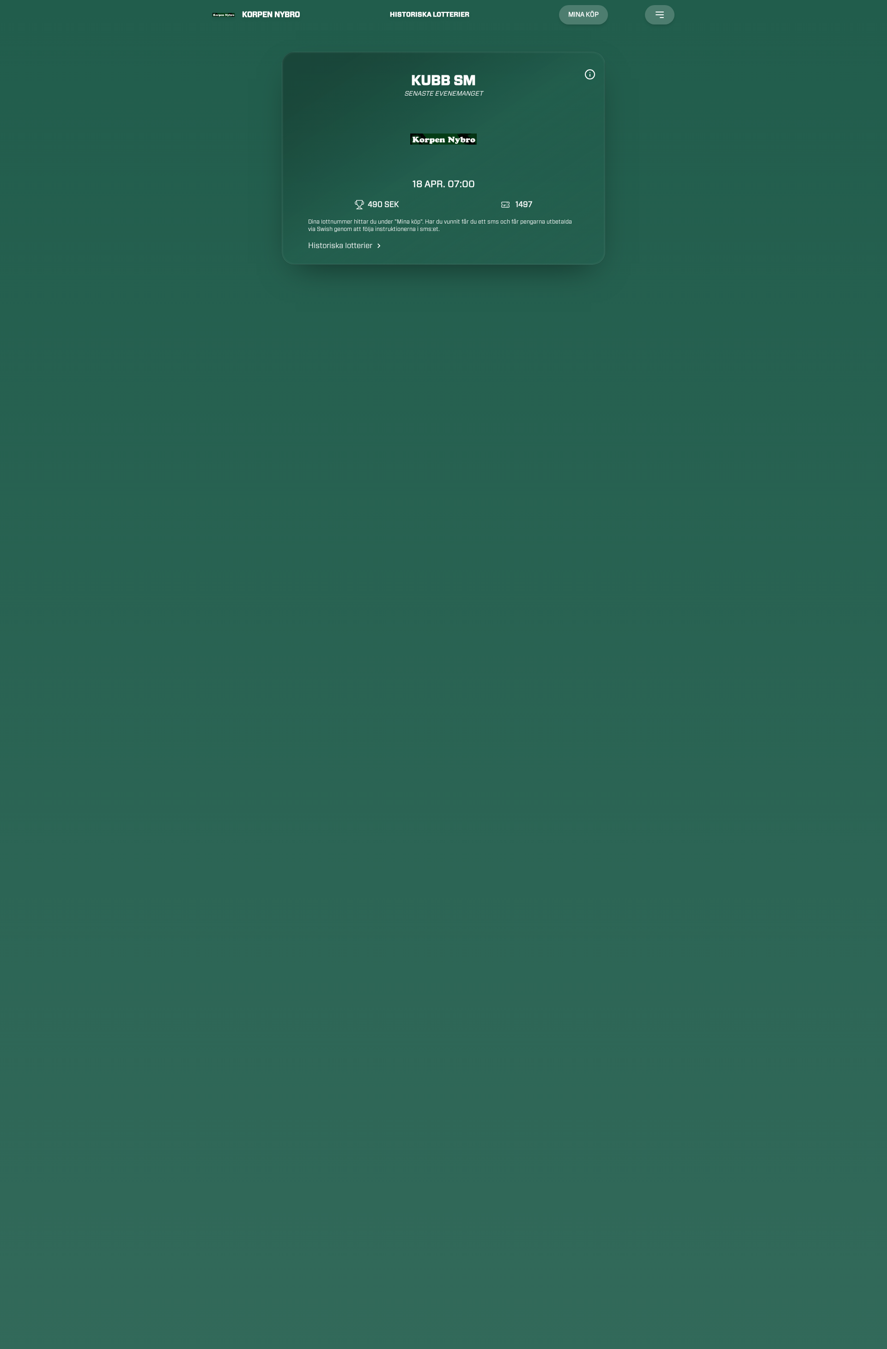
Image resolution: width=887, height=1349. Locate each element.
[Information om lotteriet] (590, 74)
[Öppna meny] (659, 14)
